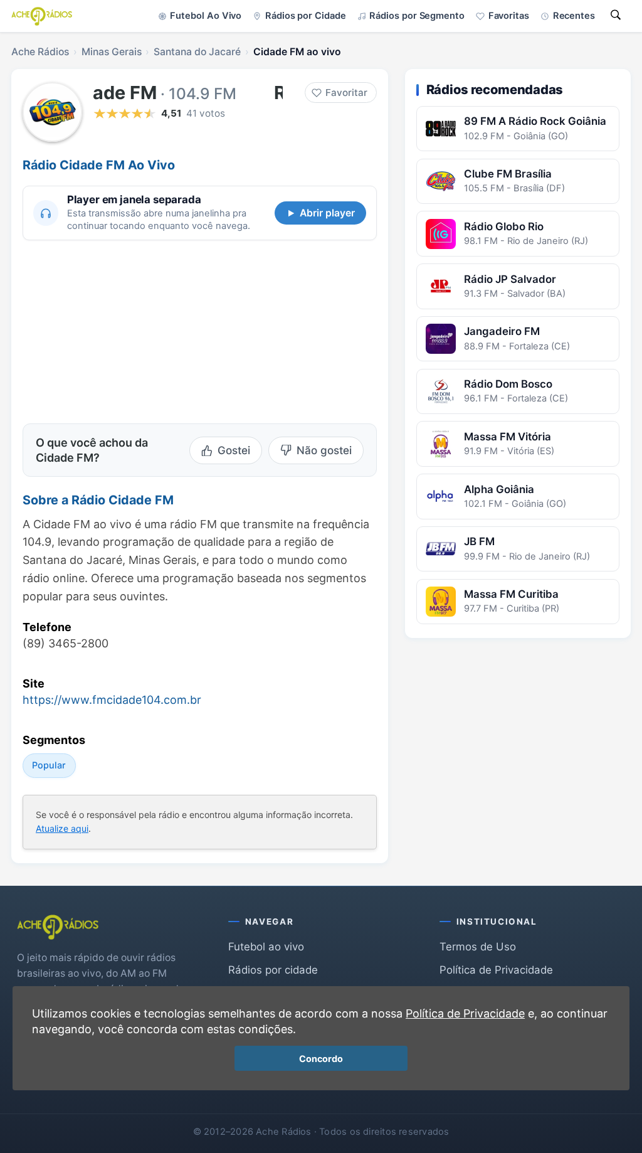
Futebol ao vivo (266, 946)
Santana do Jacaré (197, 52)
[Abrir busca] (616, 16)
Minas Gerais (112, 52)
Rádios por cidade (273, 970)
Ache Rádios (40, 52)
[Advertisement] (108, 330)
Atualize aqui (62, 829)
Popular (49, 765)
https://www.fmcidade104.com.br (112, 699)
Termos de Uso (477, 946)
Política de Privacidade (496, 970)
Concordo (321, 1058)
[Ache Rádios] (41, 16)
